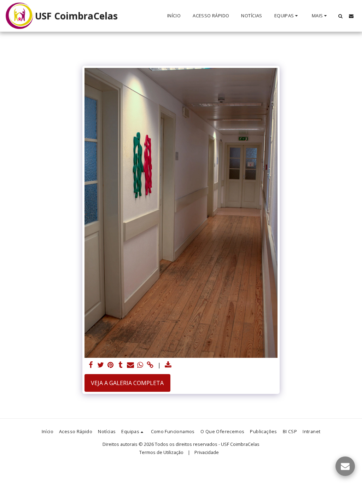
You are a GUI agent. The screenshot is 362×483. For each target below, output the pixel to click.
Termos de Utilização (161, 452)
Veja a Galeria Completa (127, 383)
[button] (287, 16)
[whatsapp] (140, 365)
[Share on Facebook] (90, 365)
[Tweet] (100, 365)
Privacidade (206, 452)
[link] (150, 365)
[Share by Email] (130, 365)
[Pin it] (110, 365)
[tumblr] (120, 365)
